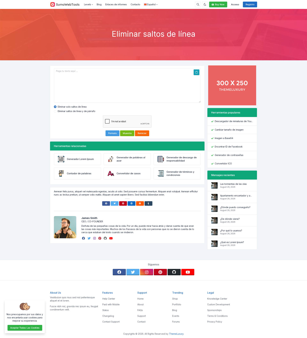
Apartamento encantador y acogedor (236, 195)
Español (151, 4)
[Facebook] (106, 203)
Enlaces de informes (116, 4)
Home (140, 298)
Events (175, 316)
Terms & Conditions (217, 316)
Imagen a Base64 (224, 138)
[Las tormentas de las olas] (214, 187)
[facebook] (83, 238)
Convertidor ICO (223, 163)
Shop (175, 298)
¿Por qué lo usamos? (231, 230)
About (140, 304)
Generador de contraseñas (229, 155)
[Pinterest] (123, 203)
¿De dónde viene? (230, 219)
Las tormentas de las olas (233, 184)
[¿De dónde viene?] (214, 222)
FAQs (140, 310)
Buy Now (219, 4)
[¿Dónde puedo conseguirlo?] (214, 210)
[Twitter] (114, 203)
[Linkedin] (131, 203)
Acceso (235, 4)
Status (105, 310)
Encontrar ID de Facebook (229, 146)
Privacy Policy (214, 321)
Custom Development (218, 304)
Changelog (108, 316)
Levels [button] (87, 4)
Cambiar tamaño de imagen (229, 129)
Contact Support (111, 321)
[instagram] (95, 238)
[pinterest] (100, 238)
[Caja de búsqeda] (198, 4)
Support (141, 316)
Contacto (135, 4)
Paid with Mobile (111, 304)
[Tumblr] (148, 203)
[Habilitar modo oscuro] (205, 4)
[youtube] (111, 238)
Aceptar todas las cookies (24, 327)
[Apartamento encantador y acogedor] (214, 198)
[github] (105, 238)
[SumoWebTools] (66, 4)
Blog (99, 4)
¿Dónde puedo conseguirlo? (235, 207)
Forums (176, 321)
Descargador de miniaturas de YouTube (234, 121)
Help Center (108, 298)
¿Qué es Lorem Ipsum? (232, 242)
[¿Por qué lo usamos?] (214, 233)
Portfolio (176, 304)
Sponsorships (214, 310)
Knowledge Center (217, 298)
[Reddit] (140, 203)
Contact (141, 321)
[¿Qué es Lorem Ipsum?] (214, 245)
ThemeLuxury (176, 333)
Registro (250, 4)
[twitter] (89, 238)
